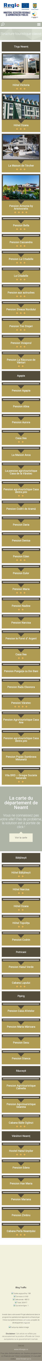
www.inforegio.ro (21, 1349)
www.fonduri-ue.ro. (24, 1359)
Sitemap (21, 1345)
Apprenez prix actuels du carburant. (26, 1322)
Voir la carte (21, 837)
